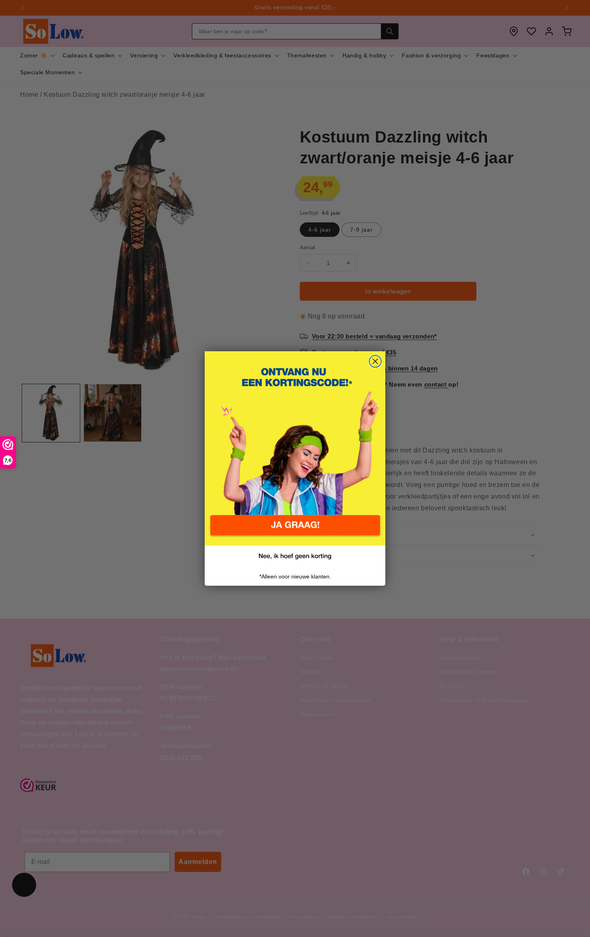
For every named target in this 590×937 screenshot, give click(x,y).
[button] (295, 530)
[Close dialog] (375, 361)
